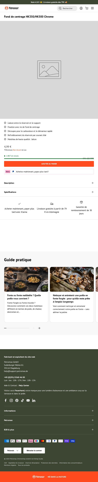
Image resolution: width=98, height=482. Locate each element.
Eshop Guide (38, 459)
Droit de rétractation (33, 463)
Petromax (13, 459)
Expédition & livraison (16, 463)
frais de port (17, 150)
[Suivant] (39, 328)
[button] (87, 8)
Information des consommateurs (70, 463)
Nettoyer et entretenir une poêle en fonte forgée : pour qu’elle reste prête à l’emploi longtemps (71, 298)
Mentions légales (10, 465)
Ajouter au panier (49, 164)
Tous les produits (24, 465)
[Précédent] (33, 328)
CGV (5, 463)
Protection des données (49, 463)
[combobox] (67, 8)
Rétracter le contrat (34, 450)
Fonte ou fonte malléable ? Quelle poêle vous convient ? (24, 297)
